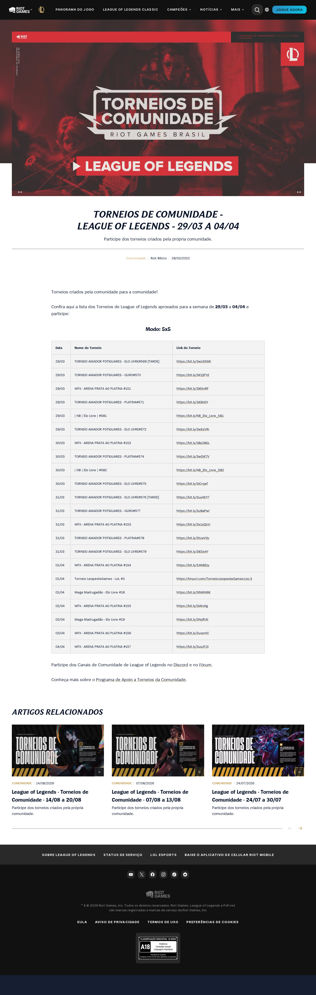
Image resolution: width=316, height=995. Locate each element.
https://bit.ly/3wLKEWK (194, 361)
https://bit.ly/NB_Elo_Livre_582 (200, 470)
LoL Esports (163, 855)
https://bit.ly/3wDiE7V (193, 456)
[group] (158, 770)
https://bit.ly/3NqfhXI (192, 619)
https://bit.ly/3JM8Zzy (193, 565)
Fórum (205, 664)
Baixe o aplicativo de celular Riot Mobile (229, 855)
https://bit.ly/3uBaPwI (193, 510)
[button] (136, 258)
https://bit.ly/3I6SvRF (193, 388)
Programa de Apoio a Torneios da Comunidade (141, 679)
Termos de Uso (163, 922)
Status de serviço (123, 855)
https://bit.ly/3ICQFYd (193, 375)
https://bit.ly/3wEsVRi (193, 429)
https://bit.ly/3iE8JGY (192, 402)
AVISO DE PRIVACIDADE (117, 922)
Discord (181, 664)
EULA (82, 922)
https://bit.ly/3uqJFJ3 (193, 646)
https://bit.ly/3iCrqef (192, 483)
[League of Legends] (42, 9)
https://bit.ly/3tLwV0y (193, 538)
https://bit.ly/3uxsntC (193, 633)
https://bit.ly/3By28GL (193, 443)
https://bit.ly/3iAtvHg (192, 606)
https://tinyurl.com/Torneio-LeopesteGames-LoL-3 (214, 578)
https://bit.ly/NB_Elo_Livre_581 (200, 415)
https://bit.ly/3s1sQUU (193, 524)
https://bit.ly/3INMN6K (194, 592)
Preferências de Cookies (212, 922)
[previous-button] (290, 828)
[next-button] (300, 828)
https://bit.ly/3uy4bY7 (193, 497)
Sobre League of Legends (69, 855)
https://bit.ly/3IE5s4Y (192, 551)
